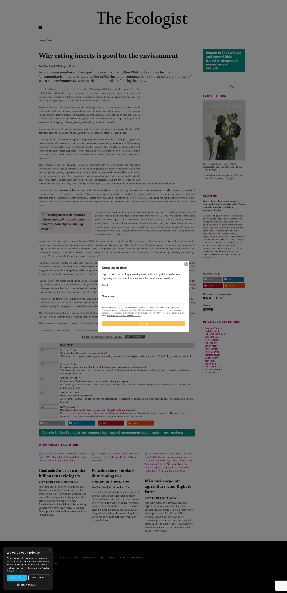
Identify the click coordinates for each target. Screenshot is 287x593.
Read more (18, 571)
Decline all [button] (39, 577)
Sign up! (143, 323)
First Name (108, 296)
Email (105, 285)
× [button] (49, 550)
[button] (28, 584)
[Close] (186, 264)
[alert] (28, 568)
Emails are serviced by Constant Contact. (124, 315)
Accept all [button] (16, 577)
